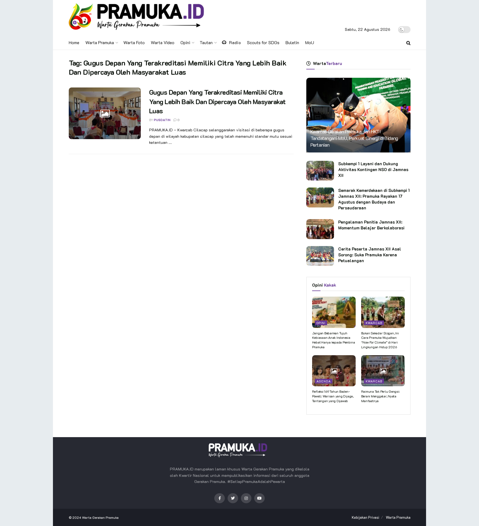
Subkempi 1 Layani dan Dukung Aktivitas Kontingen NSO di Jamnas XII (373, 169)
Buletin (292, 42)
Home (74, 42)
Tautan (206, 42)
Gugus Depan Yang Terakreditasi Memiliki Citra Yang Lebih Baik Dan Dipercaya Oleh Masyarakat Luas (217, 101)
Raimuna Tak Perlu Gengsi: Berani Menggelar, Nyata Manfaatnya (380, 396)
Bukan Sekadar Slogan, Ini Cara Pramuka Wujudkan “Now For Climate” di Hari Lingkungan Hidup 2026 (380, 340)
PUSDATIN (162, 120)
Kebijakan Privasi (365, 517)
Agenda (324, 381)
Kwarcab (374, 323)
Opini (185, 42)
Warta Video (162, 42)
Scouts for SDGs (263, 42)
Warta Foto (134, 42)
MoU (309, 42)
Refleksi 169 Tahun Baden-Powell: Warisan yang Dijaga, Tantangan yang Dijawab (333, 396)
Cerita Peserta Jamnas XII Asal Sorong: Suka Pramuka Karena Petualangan (369, 254)
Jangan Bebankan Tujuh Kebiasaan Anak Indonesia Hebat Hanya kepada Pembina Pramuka (333, 340)
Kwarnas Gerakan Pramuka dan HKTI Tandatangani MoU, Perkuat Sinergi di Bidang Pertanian (354, 138)
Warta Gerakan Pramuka (100, 517)
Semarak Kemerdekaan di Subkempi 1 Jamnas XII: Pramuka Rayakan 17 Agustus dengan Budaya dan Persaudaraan (374, 199)
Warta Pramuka (99, 42)
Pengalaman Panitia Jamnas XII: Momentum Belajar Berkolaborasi (371, 225)
